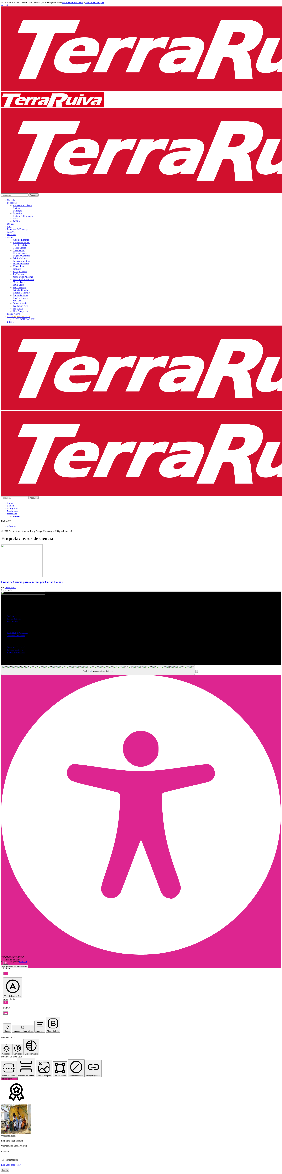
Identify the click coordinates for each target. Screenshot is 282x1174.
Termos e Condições (94, 2)
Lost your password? (11, 1165)
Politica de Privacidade (72, 2)
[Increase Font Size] (5, 963)
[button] (4, 5)
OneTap (23, 961)
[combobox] (98, 670)
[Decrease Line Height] (5, 1013)
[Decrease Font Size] (5, 973)
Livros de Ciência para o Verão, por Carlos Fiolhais (32, 581)
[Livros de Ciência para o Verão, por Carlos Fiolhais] (22, 576)
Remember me (11, 1160)
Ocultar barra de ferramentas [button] (14, 967)
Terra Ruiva (10, 587)
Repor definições (9, 1079)
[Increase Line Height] (5, 1002)
